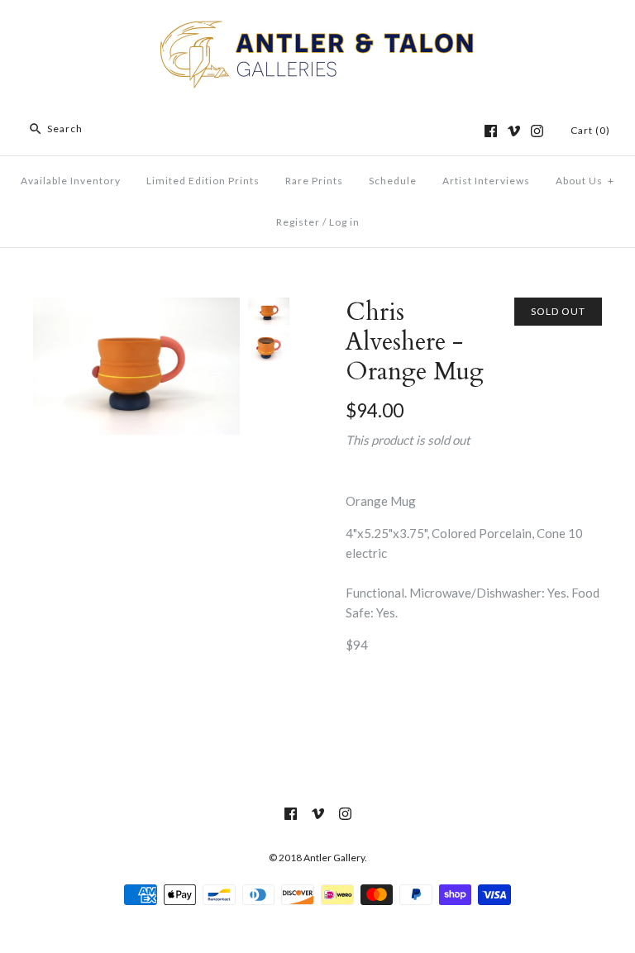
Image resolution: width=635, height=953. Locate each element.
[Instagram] (537, 131)
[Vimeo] (514, 131)
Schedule (393, 180)
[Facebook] (491, 131)
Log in (344, 222)
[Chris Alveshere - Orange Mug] (136, 307)
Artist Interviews (486, 180)
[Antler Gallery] (317, 26)
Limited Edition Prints (203, 180)
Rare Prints (314, 180)
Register (298, 222)
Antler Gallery (334, 857)
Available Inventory (71, 180)
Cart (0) (590, 130)
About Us (585, 180)
